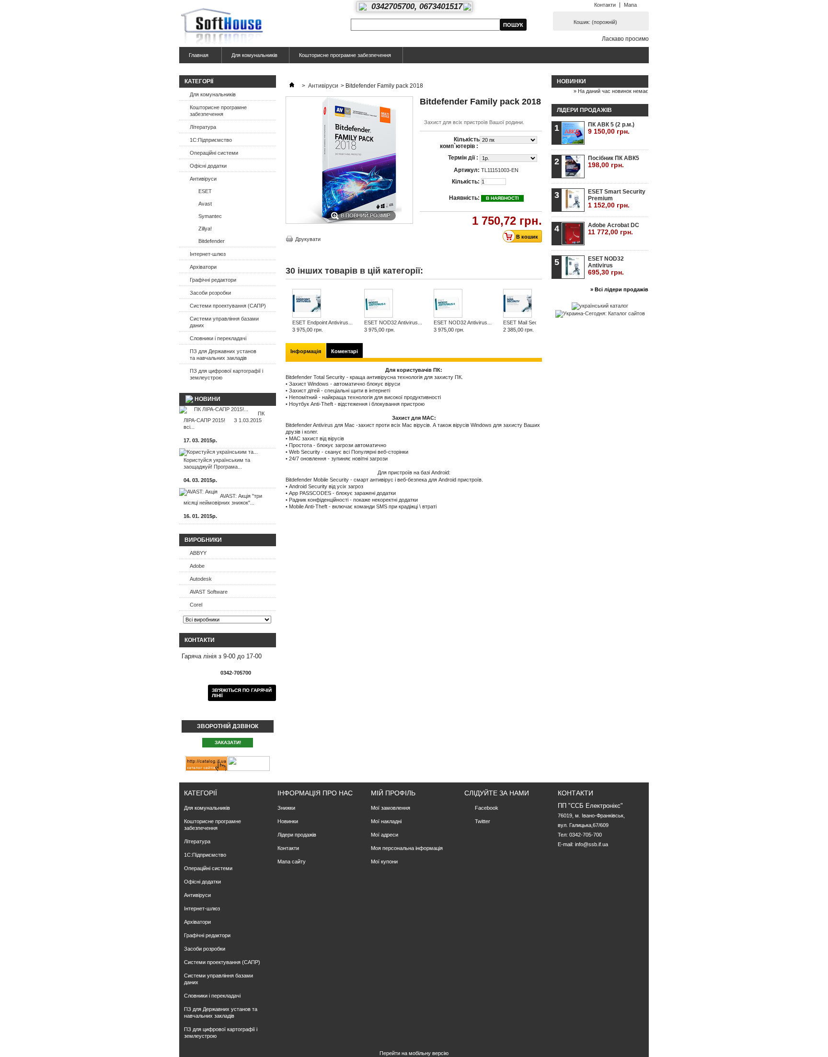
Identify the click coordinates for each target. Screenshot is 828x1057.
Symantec (210, 216)
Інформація (305, 351)
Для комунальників (254, 55)
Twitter (482, 821)
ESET (205, 191)
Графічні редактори (213, 280)
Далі (538, 307)
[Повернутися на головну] (292, 85)
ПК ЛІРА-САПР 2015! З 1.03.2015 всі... (224, 420)
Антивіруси (203, 179)
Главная (193, 57)
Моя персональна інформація (407, 848)
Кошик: (595, 22)
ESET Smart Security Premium (616, 198)
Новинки (571, 81)
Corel (196, 605)
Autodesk (201, 579)
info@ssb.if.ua (591, 844)
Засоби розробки (210, 293)
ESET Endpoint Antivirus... (322, 322)
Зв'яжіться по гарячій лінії (242, 693)
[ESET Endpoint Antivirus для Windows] (322, 304)
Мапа (630, 5)
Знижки (286, 808)
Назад (288, 307)
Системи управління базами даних (224, 322)
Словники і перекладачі (218, 338)
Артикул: (467, 170)
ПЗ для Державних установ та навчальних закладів (223, 354)
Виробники (203, 540)
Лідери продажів (584, 110)
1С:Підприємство (211, 140)
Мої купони (384, 861)
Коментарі (344, 351)
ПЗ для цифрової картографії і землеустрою (226, 374)
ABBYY (198, 553)
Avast (205, 204)
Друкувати (308, 239)
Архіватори (203, 267)
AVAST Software (209, 592)
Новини (207, 399)
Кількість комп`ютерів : (460, 142)
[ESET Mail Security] (525, 304)
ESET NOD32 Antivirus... (393, 322)
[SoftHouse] (223, 27)
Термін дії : (464, 157)
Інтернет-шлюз (208, 254)
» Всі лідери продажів (619, 289)
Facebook (486, 808)
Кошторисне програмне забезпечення (345, 55)
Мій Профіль (393, 793)
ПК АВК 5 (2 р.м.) (611, 128)
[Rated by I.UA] (249, 769)
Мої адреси (384, 835)
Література (203, 127)
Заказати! (228, 742)
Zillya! (205, 228)
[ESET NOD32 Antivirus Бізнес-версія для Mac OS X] (393, 304)
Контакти (605, 5)
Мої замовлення (390, 808)
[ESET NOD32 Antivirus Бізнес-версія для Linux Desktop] (463, 304)
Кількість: (466, 181)
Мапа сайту (291, 861)
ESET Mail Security (525, 322)
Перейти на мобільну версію (414, 1053)
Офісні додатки (208, 166)
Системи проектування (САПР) (228, 306)
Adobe (197, 566)
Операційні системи (214, 153)
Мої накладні (386, 821)
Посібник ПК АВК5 (613, 162)
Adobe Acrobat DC (613, 229)
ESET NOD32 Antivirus (606, 265)
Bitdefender (211, 241)
